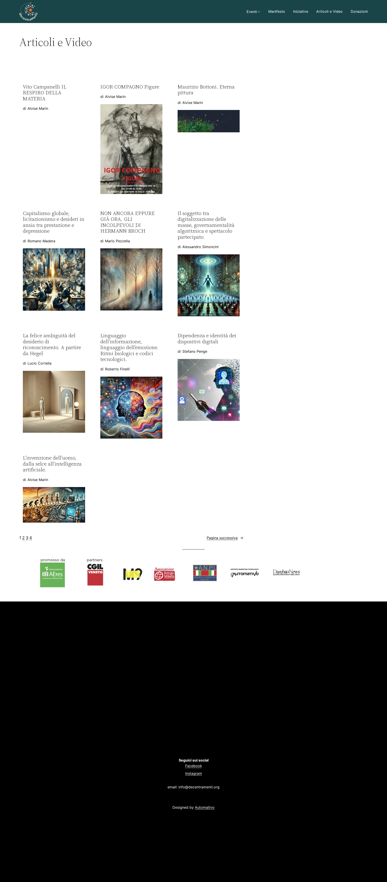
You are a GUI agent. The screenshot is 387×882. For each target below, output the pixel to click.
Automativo (205, 807)
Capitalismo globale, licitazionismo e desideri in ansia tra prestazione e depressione (53, 222)
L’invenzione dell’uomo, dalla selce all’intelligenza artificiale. (52, 464)
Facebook (193, 766)
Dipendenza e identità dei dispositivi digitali (207, 338)
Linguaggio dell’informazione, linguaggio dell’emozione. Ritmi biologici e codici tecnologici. (129, 347)
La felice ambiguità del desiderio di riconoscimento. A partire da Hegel (52, 344)
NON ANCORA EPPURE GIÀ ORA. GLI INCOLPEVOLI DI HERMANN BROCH (127, 222)
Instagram (193, 773)
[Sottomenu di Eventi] (259, 12)
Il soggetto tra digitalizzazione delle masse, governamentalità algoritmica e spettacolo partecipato (206, 225)
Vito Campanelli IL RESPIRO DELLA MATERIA (44, 92)
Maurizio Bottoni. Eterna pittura (206, 90)
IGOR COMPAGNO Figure (129, 87)
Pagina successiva (225, 538)
